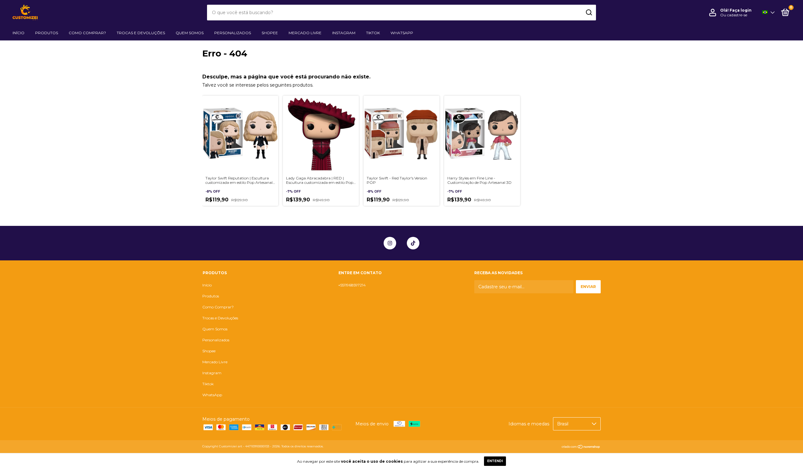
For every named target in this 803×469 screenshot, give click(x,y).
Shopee (270, 32)
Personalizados (232, 32)
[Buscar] (588, 12)
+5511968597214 (352, 285)
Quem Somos (190, 32)
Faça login (741, 10)
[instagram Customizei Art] (390, 243)
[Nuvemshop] (581, 447)
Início (18, 32)
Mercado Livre (305, 32)
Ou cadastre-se (733, 15)
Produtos (46, 32)
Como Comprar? (87, 32)
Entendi (495, 461)
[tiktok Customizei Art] (413, 243)
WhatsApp (402, 32)
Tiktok (373, 32)
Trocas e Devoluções (141, 32)
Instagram (343, 32)
